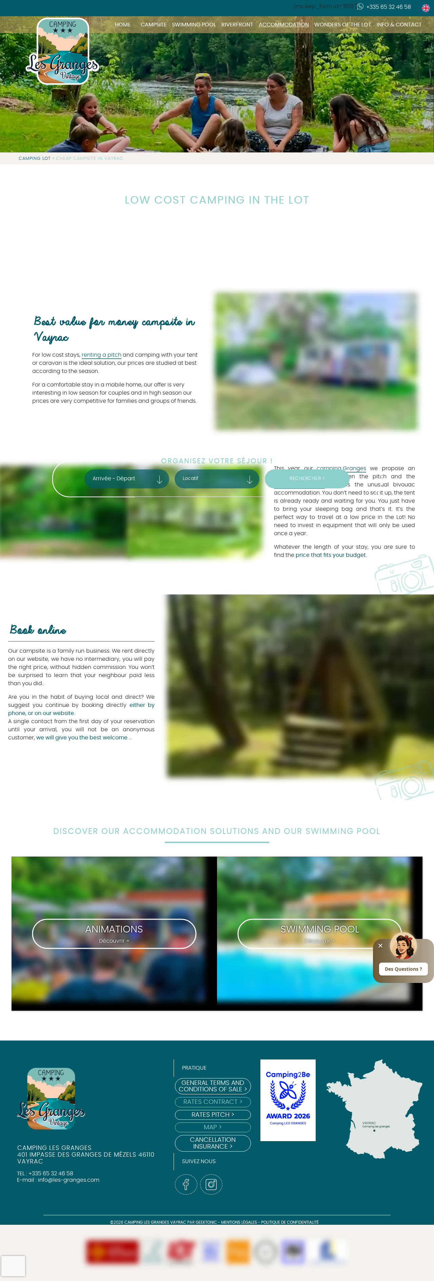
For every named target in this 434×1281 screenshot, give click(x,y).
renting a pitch (101, 355)
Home (123, 24)
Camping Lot (35, 158)
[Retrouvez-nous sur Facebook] (186, 1184)
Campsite (153, 24)
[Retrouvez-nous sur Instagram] (211, 1184)
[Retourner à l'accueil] (54, 23)
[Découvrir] (152, 1252)
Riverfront (237, 24)
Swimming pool (194, 24)
